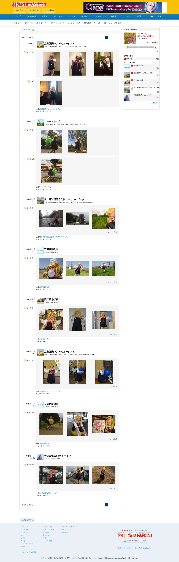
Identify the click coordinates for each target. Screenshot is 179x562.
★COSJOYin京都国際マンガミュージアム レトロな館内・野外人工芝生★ (66, 46)
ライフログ (75, 23)
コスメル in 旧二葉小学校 (51, 302)
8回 (157, 59)
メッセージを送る (114, 23)
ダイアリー (58, 16)
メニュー (157, 16)
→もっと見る (112, 232)
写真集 (44, 16)
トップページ (25, 527)
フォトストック (26, 532)
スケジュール (59, 23)
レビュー (24, 535)
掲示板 (84, 16)
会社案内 (64, 532)
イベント (71, 16)
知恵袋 (113, 16)
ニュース (126, 16)
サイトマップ (66, 530)
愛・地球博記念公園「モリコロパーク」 (65, 199)
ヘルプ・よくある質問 (28, 552)
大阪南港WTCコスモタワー (58, 456)
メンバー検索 (47, 541)
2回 (157, 68)
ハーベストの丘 (52, 121)
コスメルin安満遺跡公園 (51, 252)
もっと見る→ (154, 103)
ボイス (30, 23)
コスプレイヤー (48, 530)
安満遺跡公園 (51, 249)
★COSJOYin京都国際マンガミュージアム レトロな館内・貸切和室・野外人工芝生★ (69, 354)
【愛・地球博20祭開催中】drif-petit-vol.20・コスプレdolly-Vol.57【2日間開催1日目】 (69, 202)
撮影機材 (46, 532)
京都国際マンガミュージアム (59, 43)
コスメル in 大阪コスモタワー (53, 459)
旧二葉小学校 (51, 299)
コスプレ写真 (31, 16)
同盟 (139, 16)
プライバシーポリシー (69, 527)
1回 (157, 83)
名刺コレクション (93, 23)
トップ (18, 16)
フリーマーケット (99, 16)
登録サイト (47, 535)
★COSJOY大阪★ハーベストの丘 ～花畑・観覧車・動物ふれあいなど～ (65, 124)
